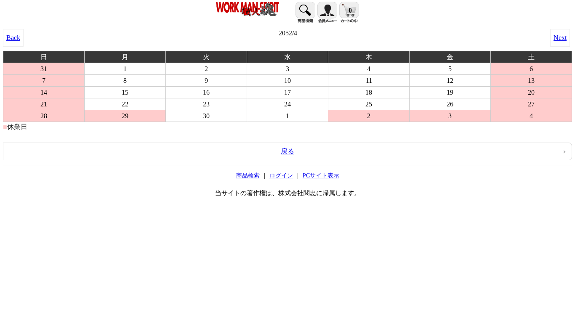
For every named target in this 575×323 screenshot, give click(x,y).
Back (13, 37)
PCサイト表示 (321, 175)
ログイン (281, 175)
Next (560, 37)
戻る (287, 151)
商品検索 (248, 175)
